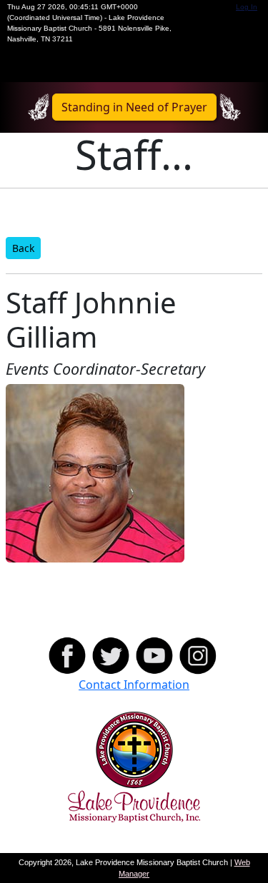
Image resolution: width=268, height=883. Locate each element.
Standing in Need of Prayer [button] (134, 107)
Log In (246, 7)
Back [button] (23, 248)
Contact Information (134, 684)
